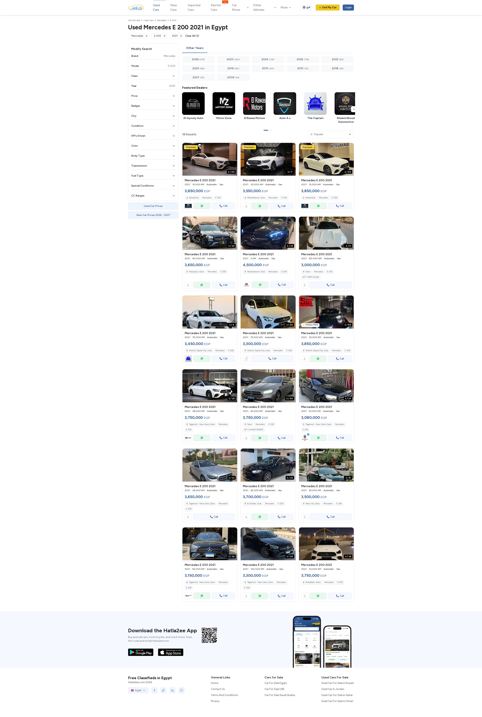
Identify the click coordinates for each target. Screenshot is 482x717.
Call (225, 205)
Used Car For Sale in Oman (337, 701)
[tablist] (268, 48)
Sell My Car (329, 7)
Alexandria (194, 198)
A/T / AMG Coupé (311, 277)
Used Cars (156, 7)
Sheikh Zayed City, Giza (200, 350)
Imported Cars (194, 7)
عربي (308, 7)
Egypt (138, 690)
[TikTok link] (163, 690)
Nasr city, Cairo (313, 503)
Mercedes (206, 198)
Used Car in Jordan (332, 689)
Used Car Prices (153, 206)
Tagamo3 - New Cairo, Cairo (202, 424)
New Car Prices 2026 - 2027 (153, 215)
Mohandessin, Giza (256, 198)
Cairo (308, 271)
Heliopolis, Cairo (196, 271)
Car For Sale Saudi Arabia (280, 695)
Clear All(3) (192, 35)
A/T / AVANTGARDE (253, 429)
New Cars (173, 7)
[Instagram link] (181, 690)
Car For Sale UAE (274, 689)
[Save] (233, 147)
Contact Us (218, 689)
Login (348, 7)
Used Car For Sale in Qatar (337, 695)
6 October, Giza (254, 503)
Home (214, 683)
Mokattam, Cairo (313, 582)
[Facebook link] (154, 690)
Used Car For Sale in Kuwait (337, 683)
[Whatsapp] (201, 206)
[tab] (194, 48)
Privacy (215, 701)
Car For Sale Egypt (276, 683)
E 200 (218, 198)
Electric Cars (219, 7)
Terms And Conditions (224, 695)
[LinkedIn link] (172, 690)
